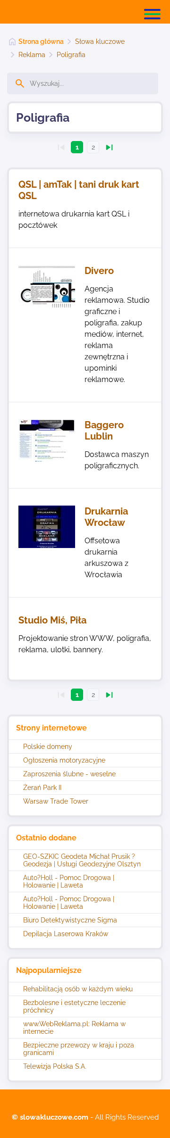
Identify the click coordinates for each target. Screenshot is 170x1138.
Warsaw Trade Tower (55, 801)
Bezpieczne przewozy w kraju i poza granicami (78, 1048)
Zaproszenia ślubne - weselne (69, 774)
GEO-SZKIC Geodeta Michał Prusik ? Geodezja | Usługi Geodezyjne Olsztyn (82, 860)
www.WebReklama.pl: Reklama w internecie (74, 1027)
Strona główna (41, 41)
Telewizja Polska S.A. (54, 1066)
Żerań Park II (42, 787)
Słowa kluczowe (100, 41)
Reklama (31, 54)
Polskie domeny (47, 746)
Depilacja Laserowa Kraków (65, 934)
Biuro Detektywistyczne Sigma (70, 920)
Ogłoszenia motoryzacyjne (64, 760)
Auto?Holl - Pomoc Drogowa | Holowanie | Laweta (68, 881)
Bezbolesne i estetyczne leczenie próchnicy (74, 1006)
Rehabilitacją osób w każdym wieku (78, 989)
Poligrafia (71, 54)
